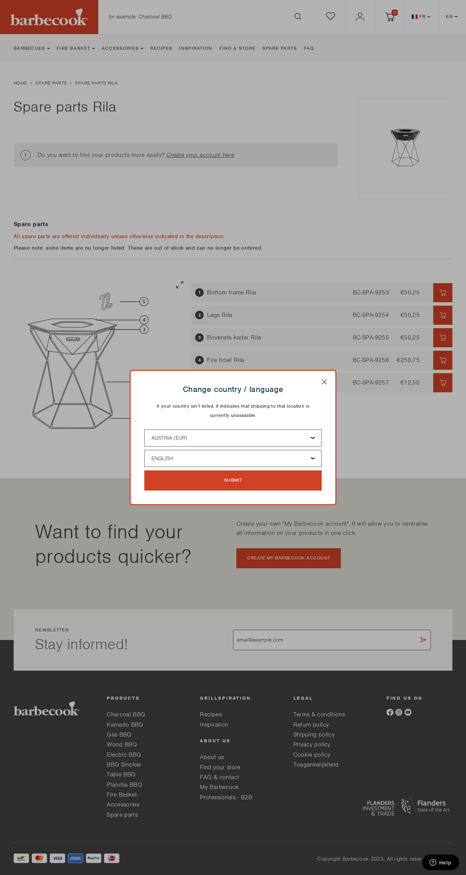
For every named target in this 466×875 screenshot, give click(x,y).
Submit (233, 480)
